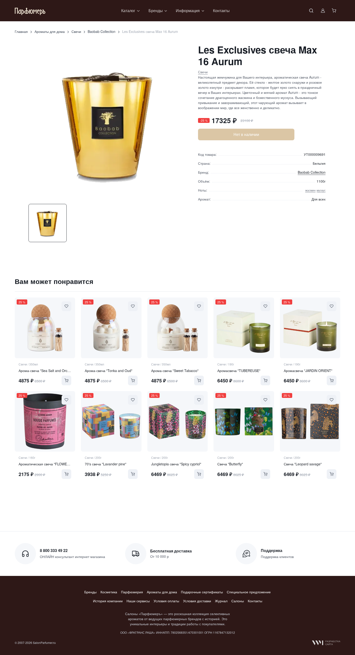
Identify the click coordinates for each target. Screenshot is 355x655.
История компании (108, 600)
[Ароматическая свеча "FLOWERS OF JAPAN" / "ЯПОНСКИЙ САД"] (45, 421)
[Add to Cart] (66, 380)
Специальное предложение (249, 591)
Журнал (221, 600)
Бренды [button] (156, 10)
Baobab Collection (101, 31)
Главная (21, 31)
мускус (321, 190)
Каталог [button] (128, 10)
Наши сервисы (138, 600)
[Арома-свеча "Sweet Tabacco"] (177, 328)
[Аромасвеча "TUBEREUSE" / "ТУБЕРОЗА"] (243, 328)
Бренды (90, 591)
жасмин (310, 190)
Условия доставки (197, 600)
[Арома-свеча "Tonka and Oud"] (111, 328)
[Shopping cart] (334, 10)
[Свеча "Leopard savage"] (310, 421)
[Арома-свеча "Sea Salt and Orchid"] (45, 328)
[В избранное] (66, 306)
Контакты (221, 10)
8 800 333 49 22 (54, 550)
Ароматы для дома (50, 31)
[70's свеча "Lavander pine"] (111, 421)
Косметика (108, 591)
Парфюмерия (132, 591)
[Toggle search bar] (311, 10)
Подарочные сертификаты (202, 591)
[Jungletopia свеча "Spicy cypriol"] (177, 421)
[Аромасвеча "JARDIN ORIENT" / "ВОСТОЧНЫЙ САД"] (310, 328)
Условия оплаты (166, 600)
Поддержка (271, 550)
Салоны (237, 600)
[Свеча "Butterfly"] (243, 421)
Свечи (76, 31)
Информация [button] (188, 10)
